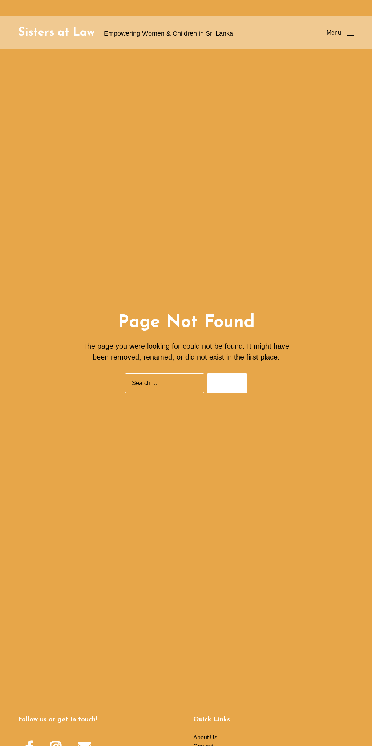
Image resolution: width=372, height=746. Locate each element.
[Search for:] (163, 384)
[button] (340, 32)
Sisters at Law (56, 32)
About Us (205, 737)
